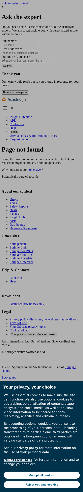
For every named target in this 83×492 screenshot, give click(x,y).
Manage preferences (18, 459)
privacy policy (27, 448)
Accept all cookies (42, 475)
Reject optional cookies (42, 484)
